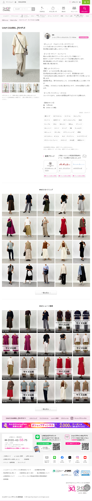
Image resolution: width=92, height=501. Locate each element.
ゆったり (62, 124)
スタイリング (33, 418)
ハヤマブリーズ (82, 136)
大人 (55, 124)
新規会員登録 (22, 2)
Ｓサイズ (64, 140)
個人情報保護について (43, 473)
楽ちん (71, 124)
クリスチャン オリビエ (52, 136)
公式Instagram (77, 461)
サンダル (57, 132)
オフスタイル (58, 116)
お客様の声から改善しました (11, 459)
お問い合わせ (30, 456)
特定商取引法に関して (9, 473)
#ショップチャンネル (81, 418)
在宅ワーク (57, 120)
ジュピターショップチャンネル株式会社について (17, 470)
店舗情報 (26, 459)
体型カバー (81, 140)
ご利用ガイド (7, 456)
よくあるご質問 (18, 456)
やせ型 (72, 140)
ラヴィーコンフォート (51, 140)
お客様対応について (9, 476)
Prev (42, 168)
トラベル (67, 116)
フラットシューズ (69, 132)
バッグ (65, 128)
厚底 (79, 132)
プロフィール (65, 418)
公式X (70, 461)
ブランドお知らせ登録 (51, 175)
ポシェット (48, 132)
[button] (85, 473)
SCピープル (13, 20)
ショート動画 (54, 418)
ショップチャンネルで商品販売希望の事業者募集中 (32, 476)
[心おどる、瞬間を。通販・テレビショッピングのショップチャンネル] (6, 9)
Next (38, 57)
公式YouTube (85, 461)
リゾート (47, 120)
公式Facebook (62, 461)
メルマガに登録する (47, 461)
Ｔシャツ (79, 124)
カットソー (48, 128)
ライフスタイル (44, 418)
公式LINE (54, 461)
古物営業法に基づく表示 (26, 473)
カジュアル (77, 116)
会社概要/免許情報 (40, 470)
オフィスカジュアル (69, 120)
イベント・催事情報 (9, 462)
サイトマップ (21, 462)
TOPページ (5, 20)
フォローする (83, 37)
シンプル (47, 124)
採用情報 (5, 479)
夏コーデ (47, 116)
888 (53, 35)
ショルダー (79, 128)
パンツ (57, 128)
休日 (80, 120)
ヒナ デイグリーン (68, 136)
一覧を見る (45, 293)
